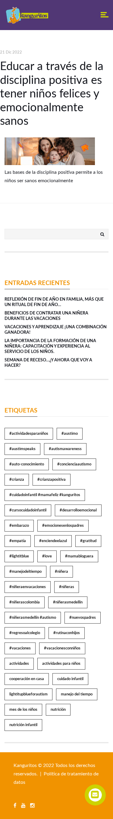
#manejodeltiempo (25, 572)
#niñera (61, 572)
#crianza (16, 480)
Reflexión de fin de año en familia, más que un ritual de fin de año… (54, 302)
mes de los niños (23, 710)
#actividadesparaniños (28, 434)
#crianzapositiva (51, 480)
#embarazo (19, 526)
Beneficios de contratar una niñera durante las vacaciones (46, 316)
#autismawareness (65, 449)
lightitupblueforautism (28, 694)
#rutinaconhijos (66, 633)
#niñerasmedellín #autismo (32, 618)
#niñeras (66, 587)
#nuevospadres (82, 618)
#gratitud (88, 541)
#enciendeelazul (53, 541)
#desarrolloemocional (78, 510)
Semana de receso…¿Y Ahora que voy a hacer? (48, 363)
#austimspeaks (22, 449)
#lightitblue (19, 556)
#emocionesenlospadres (63, 526)
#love (47, 556)
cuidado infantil (70, 679)
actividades (19, 664)
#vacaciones (20, 648)
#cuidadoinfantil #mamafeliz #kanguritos (44, 495)
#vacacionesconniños (62, 648)
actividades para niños (61, 664)
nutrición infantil (23, 725)
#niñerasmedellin (68, 602)
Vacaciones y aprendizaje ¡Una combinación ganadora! (56, 330)
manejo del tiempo (77, 694)
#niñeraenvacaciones (27, 587)
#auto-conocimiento (26, 464)
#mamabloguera (79, 556)
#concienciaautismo (74, 464)
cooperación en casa (26, 679)
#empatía (17, 541)
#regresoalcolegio (24, 633)
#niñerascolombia (24, 602)
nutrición (58, 710)
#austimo (69, 434)
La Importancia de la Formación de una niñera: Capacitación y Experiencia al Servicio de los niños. (50, 346)
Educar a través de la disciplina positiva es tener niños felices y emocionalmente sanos (51, 94)
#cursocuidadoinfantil (27, 510)
